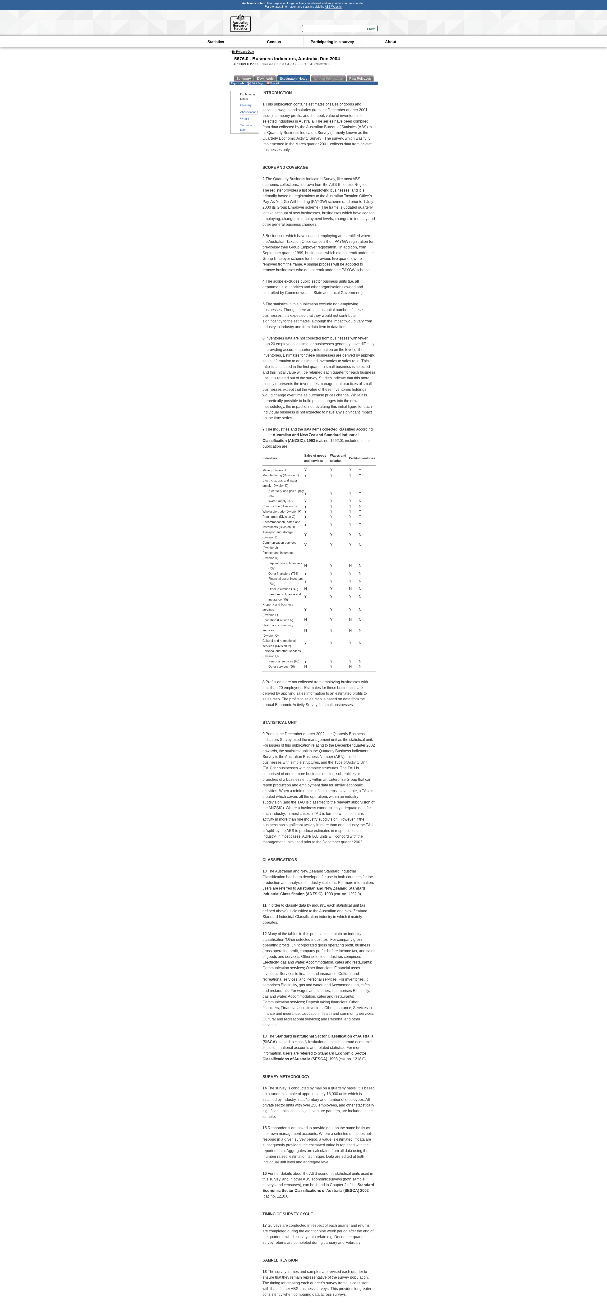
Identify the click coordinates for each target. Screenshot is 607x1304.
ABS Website (333, 6)
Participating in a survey (332, 42)
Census (274, 42)
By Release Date (243, 51)
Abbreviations (249, 112)
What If (244, 118)
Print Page (257, 83)
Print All (274, 83)
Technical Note (246, 128)
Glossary (246, 105)
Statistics (215, 42)
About (390, 42)
